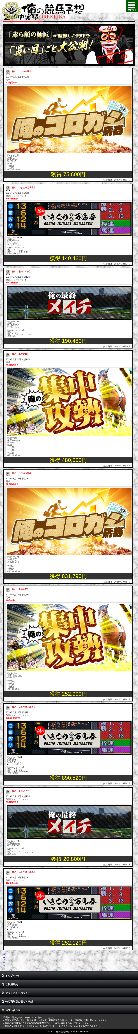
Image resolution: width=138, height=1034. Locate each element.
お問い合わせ (12, 1010)
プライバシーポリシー (18, 992)
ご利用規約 (11, 984)
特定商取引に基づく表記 (19, 1001)
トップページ (12, 975)
